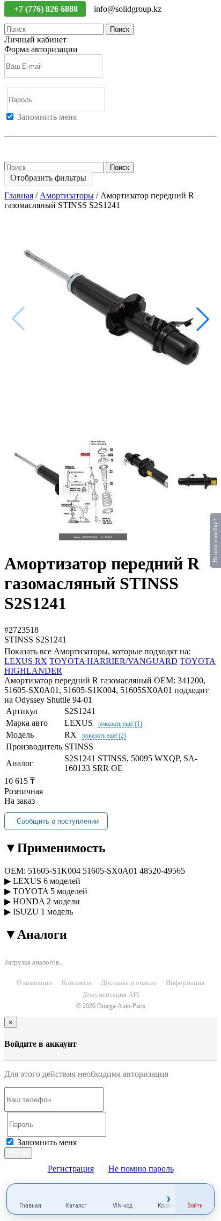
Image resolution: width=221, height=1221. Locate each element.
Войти (16, 126)
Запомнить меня (47, 117)
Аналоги (35, 934)
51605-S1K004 (54, 870)
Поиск (119, 29)
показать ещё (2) (104, 735)
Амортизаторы (67, 195)
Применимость (55, 848)
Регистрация (53, 126)
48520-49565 (162, 870)
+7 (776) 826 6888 (47, 8)
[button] (203, 319)
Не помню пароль (37, 146)
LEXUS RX (25, 661)
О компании (34, 983)
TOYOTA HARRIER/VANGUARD (113, 661)
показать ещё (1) (120, 723)
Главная (18, 195)
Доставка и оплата (128, 983)
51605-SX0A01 (110, 870)
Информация (185, 983)
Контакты (76, 983)
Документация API (111, 994)
